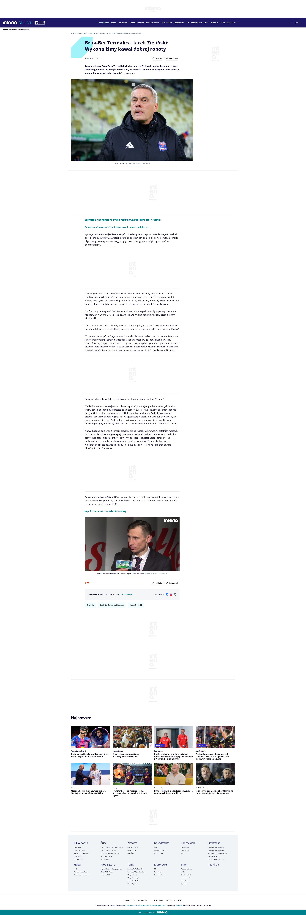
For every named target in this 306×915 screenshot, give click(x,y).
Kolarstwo (184, 881)
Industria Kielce (106, 875)
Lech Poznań (78, 856)
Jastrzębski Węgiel (214, 856)
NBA (155, 847)
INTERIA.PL (179, 905)
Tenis (130, 864)
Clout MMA (185, 850)
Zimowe (132, 843)
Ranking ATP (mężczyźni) (136, 872)
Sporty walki (188, 843)
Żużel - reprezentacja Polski (110, 853)
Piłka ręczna (108, 864)
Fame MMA (185, 847)
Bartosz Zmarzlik (106, 856)
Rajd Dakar (158, 872)
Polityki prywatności (142, 905)
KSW (182, 853)
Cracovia (90, 605)
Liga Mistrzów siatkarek (216, 850)
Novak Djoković (132, 884)
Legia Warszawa (79, 850)
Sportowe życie (186, 875)
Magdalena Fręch (133, 878)
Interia (73, 33)
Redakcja (213, 864)
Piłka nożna (88, 33)
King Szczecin (158, 853)
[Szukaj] (292, 23)
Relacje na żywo (186, 869)
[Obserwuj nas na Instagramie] (171, 594)
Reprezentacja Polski (81, 872)
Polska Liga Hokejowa (81, 875)
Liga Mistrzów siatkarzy (216, 847)
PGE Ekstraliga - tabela (108, 850)
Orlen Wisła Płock (107, 872)
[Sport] (25, 23)
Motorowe (160, 864)
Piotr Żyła (130, 853)
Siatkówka (214, 843)
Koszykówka (161, 843)
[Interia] (10, 23)
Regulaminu (127, 905)
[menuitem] (104, 23)
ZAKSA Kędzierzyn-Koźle (216, 859)
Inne (183, 864)
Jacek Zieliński (136, 605)
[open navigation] (301, 23)
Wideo (183, 872)
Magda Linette (132, 875)
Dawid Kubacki (132, 847)
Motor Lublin (105, 859)
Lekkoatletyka (186, 878)
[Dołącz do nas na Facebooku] (167, 594)
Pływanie (184, 884)
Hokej (77, 864)
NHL (75, 869)
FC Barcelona (78, 859)
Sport (80, 33)
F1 (155, 869)
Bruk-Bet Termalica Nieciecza (112, 605)
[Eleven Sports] (40, 23)
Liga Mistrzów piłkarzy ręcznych (112, 869)
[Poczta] (297, 23)
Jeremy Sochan (159, 850)
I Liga (96, 33)
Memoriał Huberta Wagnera (217, 853)
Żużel (104, 843)
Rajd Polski (158, 875)
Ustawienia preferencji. (158, 905)
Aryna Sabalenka (133, 881)
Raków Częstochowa (81, 853)
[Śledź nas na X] (175, 594)
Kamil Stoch (131, 850)
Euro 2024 (77, 847)
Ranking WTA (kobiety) (135, 869)
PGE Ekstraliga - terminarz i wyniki (112, 847)
